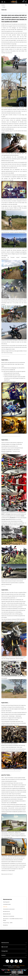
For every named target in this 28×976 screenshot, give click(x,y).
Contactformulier (7, 904)
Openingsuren (6, 902)
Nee (20, 972)
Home (3, 7)
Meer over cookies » (14, 974)
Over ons (5, 906)
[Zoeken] (26, 5)
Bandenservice (6, 911)
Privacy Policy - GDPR (7, 922)
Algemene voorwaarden (8, 916)
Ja (14, 972)
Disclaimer (5, 925)
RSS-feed (22, 965)
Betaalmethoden (7, 914)
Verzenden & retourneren (9, 909)
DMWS (18, 965)
